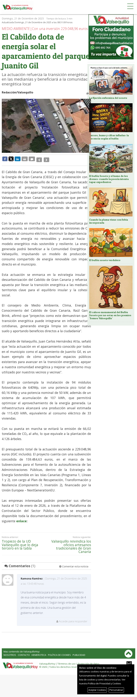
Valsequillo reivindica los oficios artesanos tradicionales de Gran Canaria (71, 544)
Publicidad (79, 652)
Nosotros (10, 652)
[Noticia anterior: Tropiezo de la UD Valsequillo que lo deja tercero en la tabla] (39, 159)
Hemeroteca (39, 652)
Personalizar (116, 689)
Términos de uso (66, 661)
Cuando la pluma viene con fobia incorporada (108, 221)
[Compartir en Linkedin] (18, 159)
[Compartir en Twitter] (11, 158)
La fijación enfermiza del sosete (108, 97)
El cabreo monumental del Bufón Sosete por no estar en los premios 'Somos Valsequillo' (110, 315)
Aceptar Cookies (97, 689)
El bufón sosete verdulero (104, 260)
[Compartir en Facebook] (4, 159)
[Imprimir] (25, 159)
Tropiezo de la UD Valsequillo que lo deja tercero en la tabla (20, 542)
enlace (21, 518)
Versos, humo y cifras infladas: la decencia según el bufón (109, 137)
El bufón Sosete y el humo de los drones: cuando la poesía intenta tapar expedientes (109, 179)
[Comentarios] (32, 159)
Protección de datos (88, 661)
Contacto (24, 652)
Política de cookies (59, 652)
